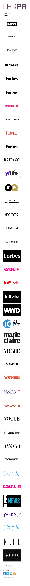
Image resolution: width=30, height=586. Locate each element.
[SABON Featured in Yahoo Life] (12, 174)
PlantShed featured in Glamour (11, 436)
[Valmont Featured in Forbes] (12, 78)
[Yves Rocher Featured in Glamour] (12, 364)
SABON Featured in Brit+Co (13, 165)
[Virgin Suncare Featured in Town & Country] (12, 460)
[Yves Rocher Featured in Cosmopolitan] (12, 269)
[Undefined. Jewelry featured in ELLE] (12, 541)
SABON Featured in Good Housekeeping (12, 205)
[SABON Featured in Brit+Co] (12, 160)
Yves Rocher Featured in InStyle (11, 287)
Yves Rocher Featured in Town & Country (11, 409)
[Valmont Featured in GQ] (12, 187)
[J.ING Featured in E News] (12, 500)
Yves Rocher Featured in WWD (11, 314)
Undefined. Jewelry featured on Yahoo (12, 518)
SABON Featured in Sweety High (12, 123)
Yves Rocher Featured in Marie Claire (11, 341)
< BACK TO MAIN (7, 13)
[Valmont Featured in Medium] (12, 65)
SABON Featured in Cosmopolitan (10, 110)
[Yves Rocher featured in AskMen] (12, 392)
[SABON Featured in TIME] (12, 133)
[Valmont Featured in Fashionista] (12, 242)
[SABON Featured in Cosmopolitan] (12, 106)
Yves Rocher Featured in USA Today (11, 327)
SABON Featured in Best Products (12, 28)
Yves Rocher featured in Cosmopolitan (11, 382)
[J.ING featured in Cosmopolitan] (12, 487)
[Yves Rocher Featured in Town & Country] (12, 405)
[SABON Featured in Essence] (12, 37)
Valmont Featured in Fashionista (10, 246)
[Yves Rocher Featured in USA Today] (12, 323)
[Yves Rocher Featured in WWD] (12, 310)
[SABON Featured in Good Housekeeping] (12, 201)
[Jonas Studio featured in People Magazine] (12, 528)
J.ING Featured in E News (13, 505)
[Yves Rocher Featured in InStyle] (12, 283)
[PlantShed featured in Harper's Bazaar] (12, 446)
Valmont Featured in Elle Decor (11, 218)
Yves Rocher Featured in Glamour (11, 368)
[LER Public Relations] (15, 6)
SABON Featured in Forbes (13, 151)
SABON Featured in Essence (13, 42)
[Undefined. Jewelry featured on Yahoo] (12, 514)
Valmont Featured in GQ (14, 192)
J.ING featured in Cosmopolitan (10, 491)
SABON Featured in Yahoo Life (12, 178)
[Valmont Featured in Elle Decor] (12, 214)
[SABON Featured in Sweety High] (12, 119)
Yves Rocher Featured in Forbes (11, 259)
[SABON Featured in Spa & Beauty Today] (12, 51)
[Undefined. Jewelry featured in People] (12, 473)
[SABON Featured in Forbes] (12, 146)
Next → (9, 565)
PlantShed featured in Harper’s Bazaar (11, 450)
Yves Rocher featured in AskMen (11, 396)
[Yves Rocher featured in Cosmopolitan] (12, 378)
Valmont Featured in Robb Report (12, 232)
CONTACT (5, 15)
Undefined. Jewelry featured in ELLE (12, 545)
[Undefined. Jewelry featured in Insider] (12, 555)
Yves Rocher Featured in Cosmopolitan (11, 273)
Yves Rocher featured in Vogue (11, 355)
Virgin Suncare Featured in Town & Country (12, 464)
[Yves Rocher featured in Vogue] (12, 351)
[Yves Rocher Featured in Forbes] (12, 255)
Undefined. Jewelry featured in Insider (12, 559)
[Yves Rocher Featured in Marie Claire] (12, 337)
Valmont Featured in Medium (13, 69)
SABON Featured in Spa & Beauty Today (12, 55)
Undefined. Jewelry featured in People (12, 477)
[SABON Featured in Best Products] (12, 24)
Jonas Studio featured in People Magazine (11, 532)
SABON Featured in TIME (14, 137)
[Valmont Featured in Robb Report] (12, 228)
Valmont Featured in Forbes (13, 83)
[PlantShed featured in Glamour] (12, 432)
